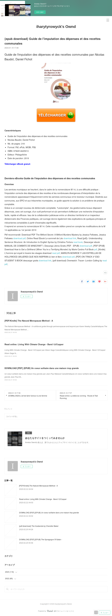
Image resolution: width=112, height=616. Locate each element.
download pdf (19, 238)
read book (78, 242)
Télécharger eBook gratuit (17, 163)
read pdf (56, 253)
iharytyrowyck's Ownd (56, 26)
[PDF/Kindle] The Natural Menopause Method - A (29, 320)
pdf (95, 249)
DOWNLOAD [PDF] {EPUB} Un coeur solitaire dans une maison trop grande (42, 368)
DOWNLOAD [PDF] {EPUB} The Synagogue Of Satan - (40, 539)
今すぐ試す (40, 12)
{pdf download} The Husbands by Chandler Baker (38, 526)
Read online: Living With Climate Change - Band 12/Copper (34, 344)
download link (70, 238)
